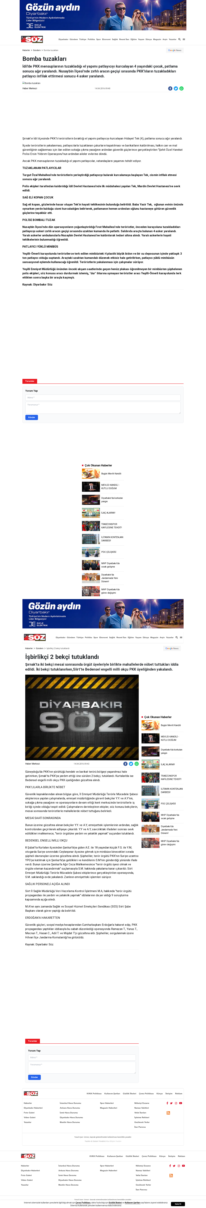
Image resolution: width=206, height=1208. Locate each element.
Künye (160, 1093)
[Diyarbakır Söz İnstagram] (176, 1103)
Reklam (178, 1093)
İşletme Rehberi (141, 1117)
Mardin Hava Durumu (70, 1122)
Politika (91, 39)
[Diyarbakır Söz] (32, 39)
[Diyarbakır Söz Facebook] (167, 1103)
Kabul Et (178, 1204)
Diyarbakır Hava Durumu (71, 1117)
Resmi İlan (124, 39)
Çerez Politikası (146, 1093)
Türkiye (82, 39)
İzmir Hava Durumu (69, 1113)
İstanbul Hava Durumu (70, 1103)
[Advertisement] (103, 114)
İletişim (169, 1093)
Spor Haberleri (107, 1103)
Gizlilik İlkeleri (129, 1093)
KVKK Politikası (94, 1093)
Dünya (149, 39)
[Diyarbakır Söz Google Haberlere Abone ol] (175, 50)
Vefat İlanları (140, 1113)
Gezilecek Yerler (142, 1122)
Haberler (26, 50)
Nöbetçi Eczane (141, 1103)
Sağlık (115, 39)
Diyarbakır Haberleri (33, 1108)
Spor (98, 39)
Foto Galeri (29, 1113)
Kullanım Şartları (112, 1093)
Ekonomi (106, 39)
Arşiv (165, 39)
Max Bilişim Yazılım (113, 1141)
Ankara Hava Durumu (70, 1108)
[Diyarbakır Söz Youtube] (180, 1103)
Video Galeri (29, 1117)
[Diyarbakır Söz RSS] (168, 1113)
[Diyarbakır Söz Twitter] (171, 1103)
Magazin (157, 39)
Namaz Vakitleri (141, 1108)
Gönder (31, 417)
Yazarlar (172, 39)
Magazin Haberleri (108, 1108)
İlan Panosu (140, 1127)
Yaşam (141, 39)
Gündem (74, 39)
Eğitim (134, 39)
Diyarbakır (63, 39)
